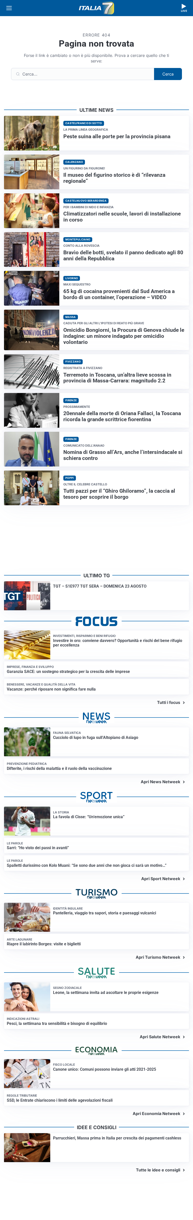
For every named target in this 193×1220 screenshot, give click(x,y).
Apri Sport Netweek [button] (160, 878)
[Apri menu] (9, 8)
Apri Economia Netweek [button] (156, 1113)
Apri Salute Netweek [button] (160, 1036)
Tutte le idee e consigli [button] (158, 1169)
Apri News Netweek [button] (160, 781)
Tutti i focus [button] (168, 702)
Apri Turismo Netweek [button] (158, 957)
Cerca (168, 74)
